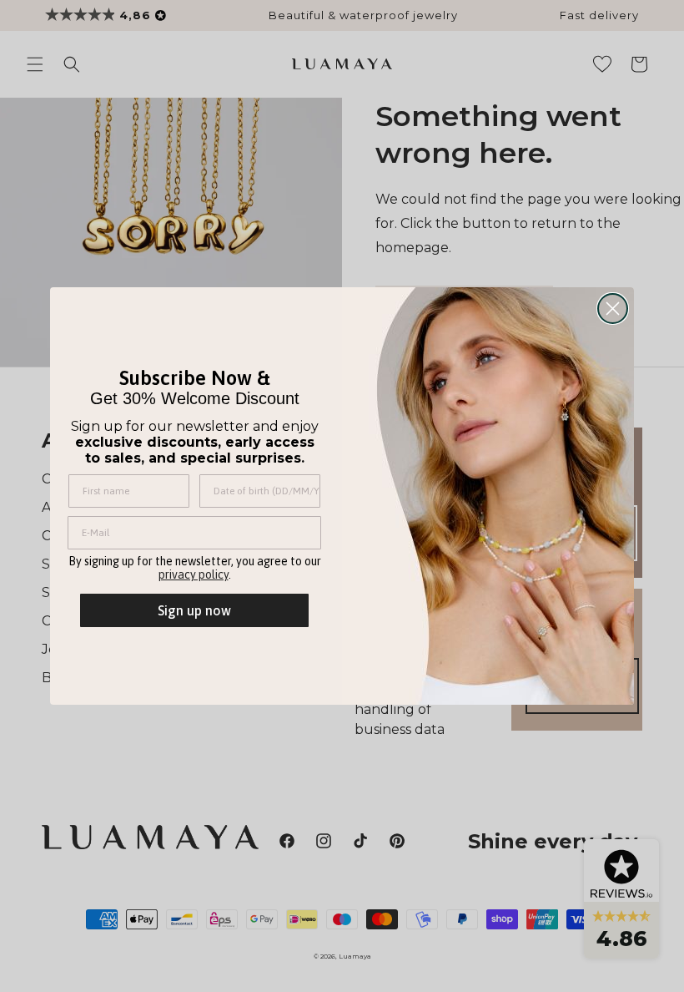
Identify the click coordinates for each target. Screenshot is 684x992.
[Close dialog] (612, 308)
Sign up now (194, 610)
